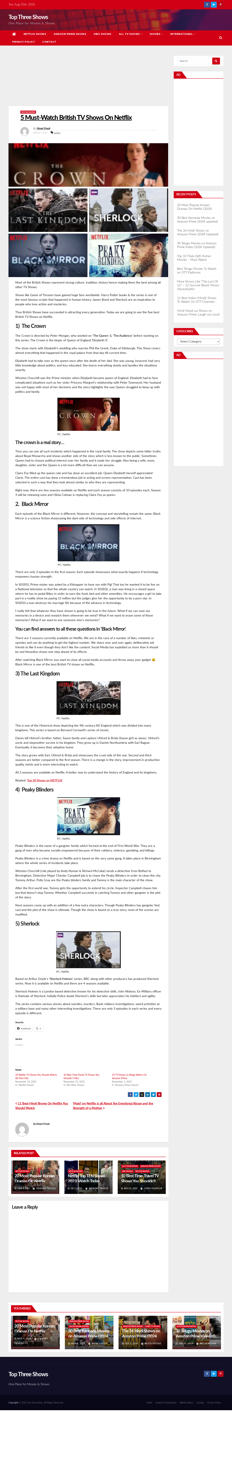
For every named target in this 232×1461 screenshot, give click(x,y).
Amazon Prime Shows (70, 34)
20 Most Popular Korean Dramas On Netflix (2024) (35, 1181)
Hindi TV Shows (153, 1326)
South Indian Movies (78, 1326)
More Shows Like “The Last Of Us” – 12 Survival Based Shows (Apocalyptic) (198, 285)
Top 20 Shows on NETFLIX (44, 780)
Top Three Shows (28, 17)
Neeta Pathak (152, 1344)
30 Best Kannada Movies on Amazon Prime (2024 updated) (89, 1336)
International (181, 34)
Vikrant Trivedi (43, 128)
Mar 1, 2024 (78, 1344)
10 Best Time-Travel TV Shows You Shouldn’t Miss (140, 1181)
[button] (220, 37)
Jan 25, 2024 (186, 1344)
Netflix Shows (35, 34)
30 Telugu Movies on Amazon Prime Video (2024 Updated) (193, 1336)
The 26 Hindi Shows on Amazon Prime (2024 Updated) (141, 1336)
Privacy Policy (23, 41)
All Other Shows (130, 1166)
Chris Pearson (152, 1188)
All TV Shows (129, 34)
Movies (155, 34)
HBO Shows (102, 34)
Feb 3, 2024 (131, 1344)
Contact (49, 41)
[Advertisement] (88, 81)
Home (149, 1403)
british (57, 133)
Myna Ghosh (99, 1344)
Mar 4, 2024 (24, 1339)
